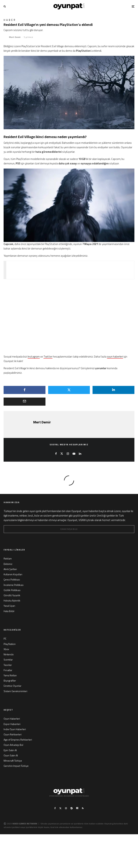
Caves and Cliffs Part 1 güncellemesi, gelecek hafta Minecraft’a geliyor (79, 270)
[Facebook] (55, 808)
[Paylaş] (24, 390)
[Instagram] (66, 808)
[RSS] (82, 808)
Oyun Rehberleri (13, 734)
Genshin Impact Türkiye (16, 766)
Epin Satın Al (10, 750)
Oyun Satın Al (11, 755)
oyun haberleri (115, 356)
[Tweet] (69, 390)
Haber (10, 20)
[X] (60, 808)
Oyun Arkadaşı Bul (13, 745)
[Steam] (71, 808)
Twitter (47, 356)
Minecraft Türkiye (13, 760)
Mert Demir (15, 37)
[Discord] (77, 808)
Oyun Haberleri (12, 718)
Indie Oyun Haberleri (15, 729)
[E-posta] (24, 402)
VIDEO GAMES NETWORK (24, 823)
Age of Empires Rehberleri (18, 739)
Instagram (34, 356)
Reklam (8, 558)
